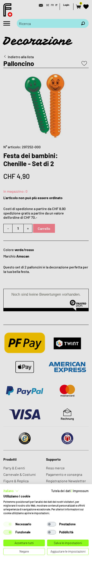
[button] (11, 491)
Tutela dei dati (61, 491)
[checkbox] (7, 524)
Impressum (81, 491)
